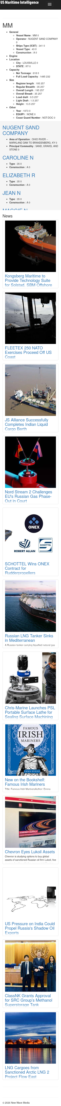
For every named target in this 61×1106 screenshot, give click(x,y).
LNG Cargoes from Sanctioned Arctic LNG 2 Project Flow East (27, 1071)
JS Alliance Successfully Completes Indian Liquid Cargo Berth (26, 424)
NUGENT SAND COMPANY (21, 130)
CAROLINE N (18, 157)
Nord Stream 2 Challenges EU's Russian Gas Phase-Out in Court (28, 496)
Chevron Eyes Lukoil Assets (30, 851)
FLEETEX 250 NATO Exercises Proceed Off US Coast (28, 352)
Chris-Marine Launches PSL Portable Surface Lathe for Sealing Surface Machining (30, 712)
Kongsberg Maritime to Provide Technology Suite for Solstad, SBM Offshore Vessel (28, 282)
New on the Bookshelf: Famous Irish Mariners (25, 781)
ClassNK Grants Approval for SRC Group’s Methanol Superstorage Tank (28, 999)
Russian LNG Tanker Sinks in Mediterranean (29, 638)
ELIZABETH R (19, 175)
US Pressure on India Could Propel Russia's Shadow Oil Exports (30, 927)
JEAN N (12, 192)
